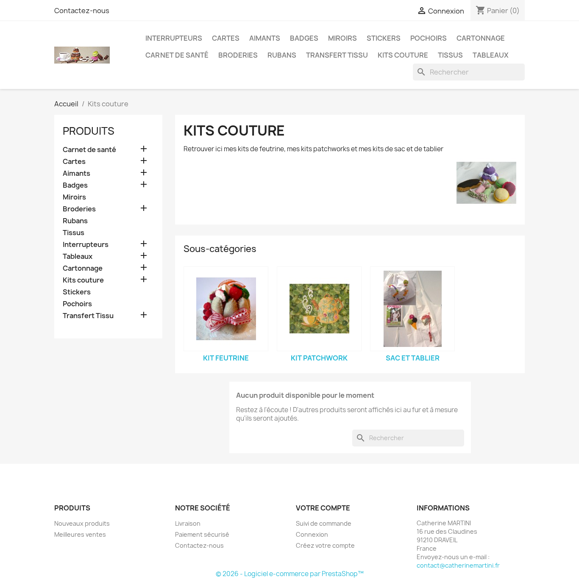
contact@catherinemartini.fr (458, 565)
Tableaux (491, 55)
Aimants (264, 38)
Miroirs (342, 38)
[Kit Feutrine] (226, 308)
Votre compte (323, 508)
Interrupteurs (173, 38)
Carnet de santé (177, 55)
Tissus (450, 55)
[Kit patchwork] (319, 308)
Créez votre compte (325, 545)
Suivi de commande (323, 523)
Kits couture (403, 55)
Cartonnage (481, 38)
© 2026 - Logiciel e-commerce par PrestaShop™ (290, 573)
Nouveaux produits (82, 523)
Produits (88, 131)
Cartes (225, 38)
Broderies (238, 55)
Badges (304, 38)
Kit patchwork (319, 358)
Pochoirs (428, 38)
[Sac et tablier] (412, 308)
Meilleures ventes (80, 534)
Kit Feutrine (226, 358)
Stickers (384, 38)
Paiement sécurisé (202, 534)
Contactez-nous (81, 10)
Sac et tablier (413, 358)
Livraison (187, 523)
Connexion (312, 534)
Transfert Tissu (337, 55)
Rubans (281, 55)
